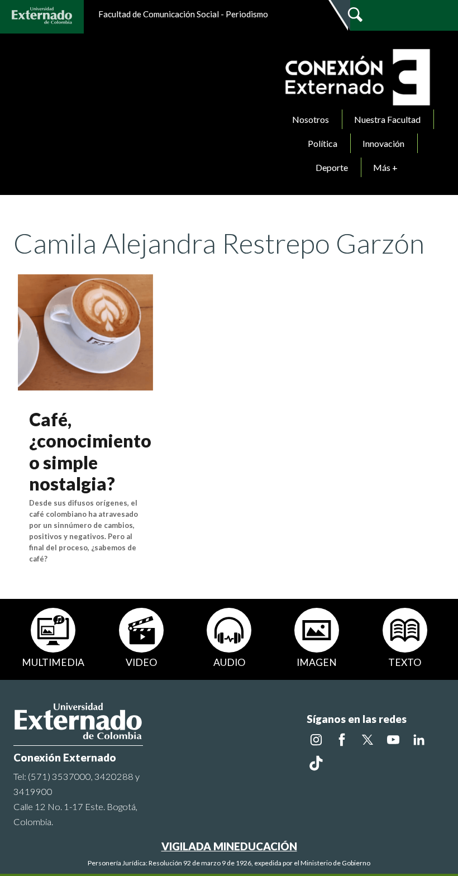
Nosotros (310, 119)
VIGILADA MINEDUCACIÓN (229, 846)
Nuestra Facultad (387, 119)
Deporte (332, 167)
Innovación (383, 143)
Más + (385, 167)
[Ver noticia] (85, 331)
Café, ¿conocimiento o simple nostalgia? (90, 451)
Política (322, 143)
